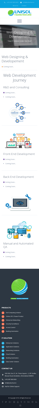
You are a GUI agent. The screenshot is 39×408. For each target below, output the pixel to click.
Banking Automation (12, 331)
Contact (24, 5)
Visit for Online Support (12, 386)
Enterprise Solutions (12, 343)
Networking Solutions (12, 350)
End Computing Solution (13, 313)
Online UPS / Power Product (14, 316)
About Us (15, 5)
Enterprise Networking (13, 320)
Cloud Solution (10, 354)
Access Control (10, 327)
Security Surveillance (12, 324)
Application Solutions (12, 347)
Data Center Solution (12, 362)
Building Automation (12, 358)
